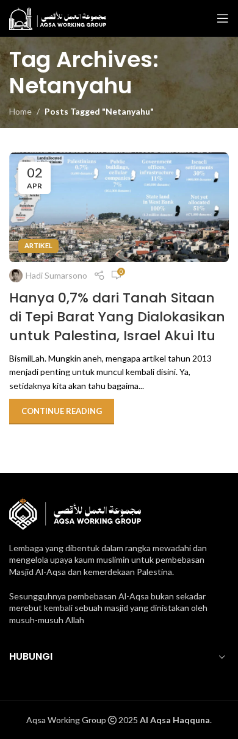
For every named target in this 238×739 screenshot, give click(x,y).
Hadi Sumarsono (56, 275)
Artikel (38, 245)
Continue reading (61, 411)
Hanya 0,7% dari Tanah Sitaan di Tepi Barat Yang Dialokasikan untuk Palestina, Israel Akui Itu (117, 316)
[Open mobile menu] (223, 18)
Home (20, 111)
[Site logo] (57, 17)
